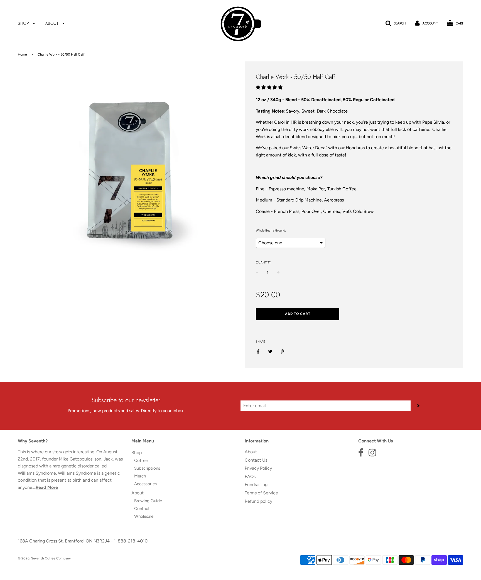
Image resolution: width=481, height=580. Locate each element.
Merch (140, 476)
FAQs (250, 476)
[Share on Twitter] (270, 351)
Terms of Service (261, 493)
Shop (24, 23)
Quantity (263, 262)
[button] (270, 87)
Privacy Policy (258, 468)
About (52, 23)
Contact (142, 508)
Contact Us (256, 460)
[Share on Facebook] (260, 351)
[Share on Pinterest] (282, 351)
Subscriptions (147, 468)
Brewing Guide (148, 500)
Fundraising (256, 484)
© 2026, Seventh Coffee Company (44, 558)
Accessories (145, 483)
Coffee (141, 460)
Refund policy (258, 501)
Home (22, 54)
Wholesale (143, 516)
